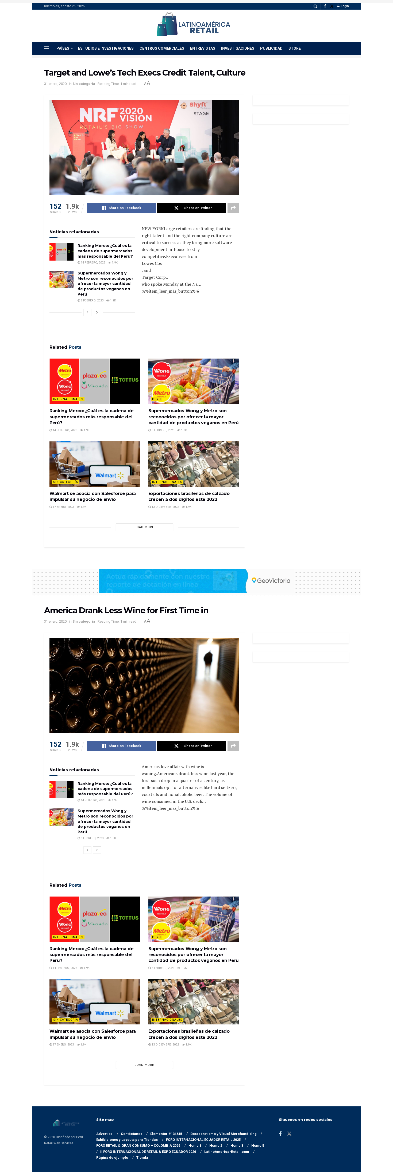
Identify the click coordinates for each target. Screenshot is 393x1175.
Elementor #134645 (166, 1134)
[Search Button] (315, 6)
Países (62, 48)
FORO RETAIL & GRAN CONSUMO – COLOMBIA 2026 (138, 1145)
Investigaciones (237, 48)
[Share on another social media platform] (233, 208)
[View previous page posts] (87, 312)
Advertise (104, 1134)
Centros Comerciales (162, 48)
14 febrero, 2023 (92, 262)
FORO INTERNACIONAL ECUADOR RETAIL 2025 (203, 1140)
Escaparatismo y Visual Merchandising (223, 1134)
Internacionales (68, 399)
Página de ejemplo (112, 1158)
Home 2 (215, 1145)
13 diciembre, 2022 (165, 507)
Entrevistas (202, 48)
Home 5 (257, 1145)
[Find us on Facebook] (325, 6)
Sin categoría (83, 84)
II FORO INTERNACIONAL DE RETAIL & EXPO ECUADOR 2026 (148, 1152)
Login (344, 6)
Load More (144, 527)
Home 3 (236, 1145)
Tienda (142, 1158)
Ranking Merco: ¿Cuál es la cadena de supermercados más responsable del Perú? (105, 250)
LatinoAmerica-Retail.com (226, 1152)
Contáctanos (131, 1134)
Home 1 (194, 1145)
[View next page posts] (97, 312)
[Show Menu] (46, 48)
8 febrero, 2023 (91, 300)
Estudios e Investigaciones (106, 48)
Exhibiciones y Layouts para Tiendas (127, 1140)
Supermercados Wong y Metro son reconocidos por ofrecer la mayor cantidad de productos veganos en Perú (105, 283)
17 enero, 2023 (63, 507)
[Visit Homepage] (193, 26)
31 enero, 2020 (55, 84)
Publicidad (271, 48)
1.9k (114, 262)
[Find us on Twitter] (332, 6)
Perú (156, 399)
